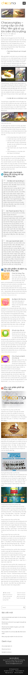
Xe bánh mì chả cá (6, 652)
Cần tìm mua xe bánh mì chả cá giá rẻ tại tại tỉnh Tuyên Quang (21, 595)
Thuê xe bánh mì (19, 671)
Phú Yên (8, 58)
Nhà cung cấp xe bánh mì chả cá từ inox (12, 636)
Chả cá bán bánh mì (6, 19)
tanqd (14, 33)
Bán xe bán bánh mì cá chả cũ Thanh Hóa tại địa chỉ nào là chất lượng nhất (7, 596)
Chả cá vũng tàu (18, 672)
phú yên (11, 35)
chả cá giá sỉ (5, 35)
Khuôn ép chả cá (6, 649)
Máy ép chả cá (9, 672)
